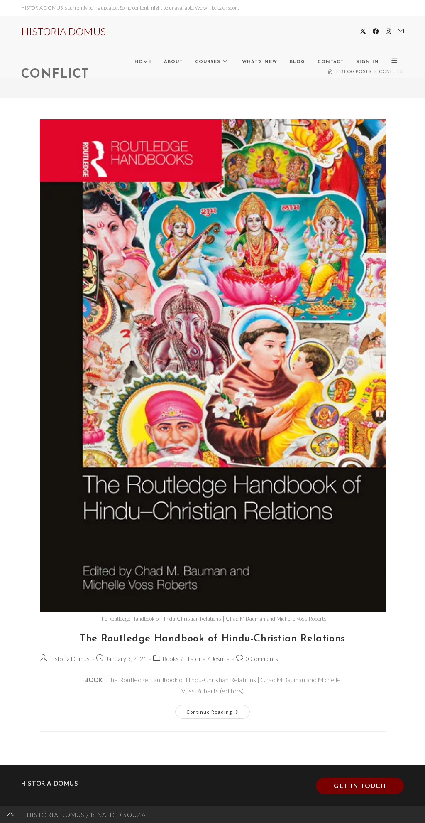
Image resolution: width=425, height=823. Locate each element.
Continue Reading (218, 710)
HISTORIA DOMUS (63, 31)
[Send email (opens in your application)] (400, 31)
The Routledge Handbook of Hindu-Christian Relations (212, 639)
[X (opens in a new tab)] (363, 31)
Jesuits (221, 658)
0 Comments (262, 658)
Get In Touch (360, 785)
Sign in (367, 62)
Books (171, 658)
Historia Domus (69, 658)
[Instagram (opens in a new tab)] (388, 31)
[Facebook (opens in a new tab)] (375, 31)
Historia (195, 658)
